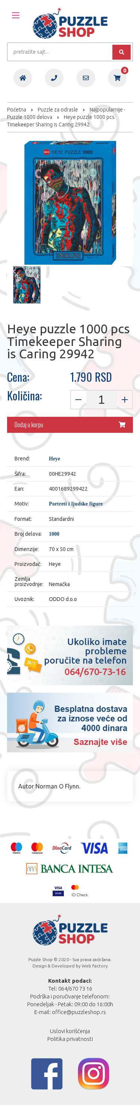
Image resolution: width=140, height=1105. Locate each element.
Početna (16, 110)
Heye (54, 459)
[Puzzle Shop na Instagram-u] (93, 1074)
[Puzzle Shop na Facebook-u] (47, 1074)
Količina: (24, 395)
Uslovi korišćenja (70, 1031)
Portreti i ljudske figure (76, 504)
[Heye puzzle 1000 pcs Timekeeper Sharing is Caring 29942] (26, 284)
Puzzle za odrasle (58, 110)
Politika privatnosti (70, 1039)
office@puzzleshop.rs (79, 1012)
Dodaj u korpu (29, 424)
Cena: (18, 376)
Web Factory (95, 965)
